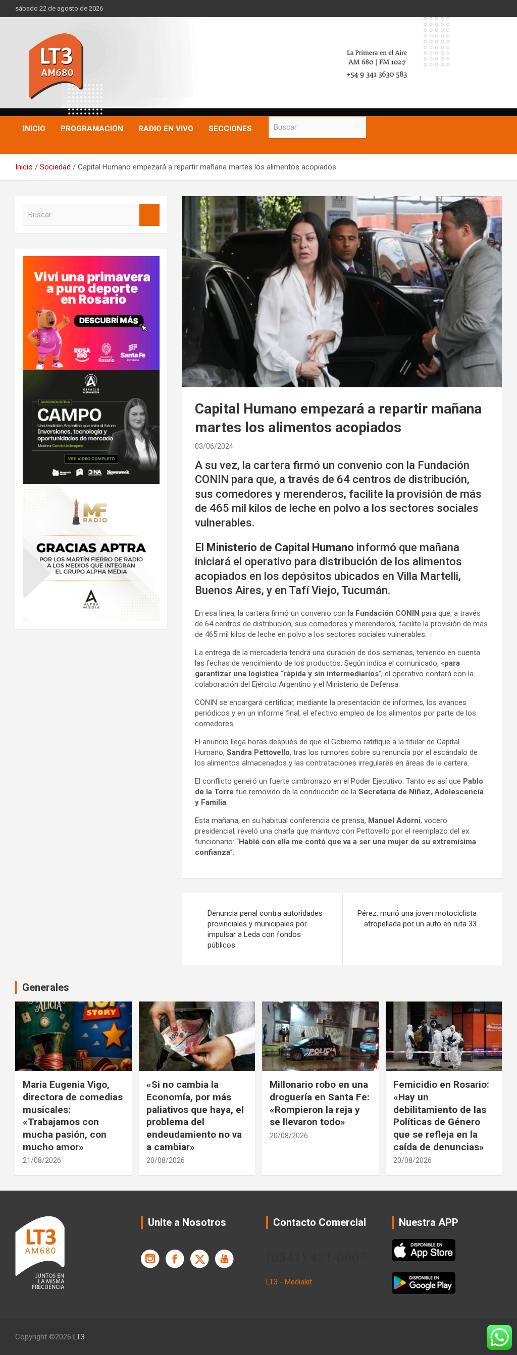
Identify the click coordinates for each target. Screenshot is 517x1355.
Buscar (376, 127)
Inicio (34, 128)
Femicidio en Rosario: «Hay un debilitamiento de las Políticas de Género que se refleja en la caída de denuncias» (441, 1115)
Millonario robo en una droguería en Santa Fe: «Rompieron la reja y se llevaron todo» (320, 1103)
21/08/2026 (42, 1160)
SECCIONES (230, 128)
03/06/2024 (214, 446)
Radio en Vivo (165, 128)
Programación (92, 128)
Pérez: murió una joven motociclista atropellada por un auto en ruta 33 (417, 918)
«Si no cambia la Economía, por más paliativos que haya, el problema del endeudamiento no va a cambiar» (195, 1115)
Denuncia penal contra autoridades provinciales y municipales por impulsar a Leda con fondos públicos (265, 929)
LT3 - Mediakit (289, 1281)
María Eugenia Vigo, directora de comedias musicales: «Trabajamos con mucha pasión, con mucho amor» (73, 1115)
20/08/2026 (165, 1160)
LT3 (79, 1336)
